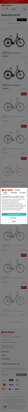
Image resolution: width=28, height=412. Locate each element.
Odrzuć (14, 221)
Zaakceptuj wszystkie (14, 214)
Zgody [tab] (5, 192)
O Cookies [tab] (23, 192)
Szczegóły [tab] (14, 192)
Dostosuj (13, 218)
